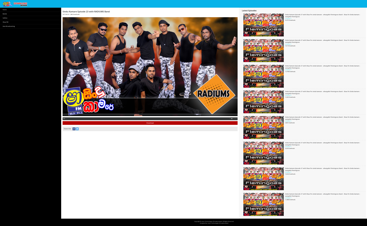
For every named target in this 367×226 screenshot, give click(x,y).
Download (150, 123)
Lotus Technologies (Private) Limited (218, 223)
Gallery (5, 18)
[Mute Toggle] (232, 119)
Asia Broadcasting (9, 26)
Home (5, 10)
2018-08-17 (288, 18)
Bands (5, 14)
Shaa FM (5, 22)
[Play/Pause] (64, 119)
